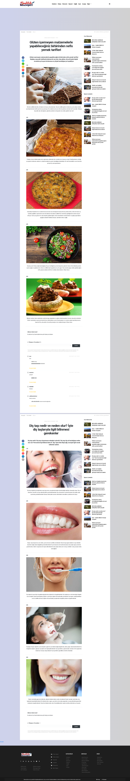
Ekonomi (64, 4)
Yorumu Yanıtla (32, 368)
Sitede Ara (99, 757)
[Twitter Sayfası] (24, 761)
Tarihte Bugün (85, 765)
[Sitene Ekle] (40, 761)
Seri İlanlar (84, 769)
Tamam (104, 779)
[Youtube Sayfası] (29, 761)
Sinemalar (84, 767)
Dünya (59, 4)
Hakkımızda (23, 766)
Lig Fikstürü (84, 764)
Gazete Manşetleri (86, 772)
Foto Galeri (29, 32)
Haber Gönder (36, 769)
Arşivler (55, 762)
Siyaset (70, 4)
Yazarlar (55, 759)
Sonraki (2, 741)
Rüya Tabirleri (100, 762)
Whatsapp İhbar (36, 768)
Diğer (88, 4)
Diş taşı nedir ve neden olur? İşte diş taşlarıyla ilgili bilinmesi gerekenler (99, 74)
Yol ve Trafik (84, 759)
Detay (98, 779)
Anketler (99, 759)
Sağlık (75, 4)
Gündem (54, 4)
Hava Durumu (85, 757)
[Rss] (34, 761)
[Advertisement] (65, 19)
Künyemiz (55, 765)
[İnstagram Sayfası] (27, 761)
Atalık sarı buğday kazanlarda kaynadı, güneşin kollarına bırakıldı (99, 87)
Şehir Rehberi (85, 770)
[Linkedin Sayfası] (32, 761)
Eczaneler (84, 762)
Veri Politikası (24, 769)
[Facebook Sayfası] (21, 761)
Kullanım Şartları (37, 766)
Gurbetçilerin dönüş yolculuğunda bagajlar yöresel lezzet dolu (98, 67)
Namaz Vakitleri (85, 760)
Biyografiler (99, 760)
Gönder (76, 345)
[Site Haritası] (37, 761)
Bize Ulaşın (55, 768)
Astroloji (99, 764)
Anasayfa (23, 32)
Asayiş (84, 4)
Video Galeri (56, 757)
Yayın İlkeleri (23, 768)
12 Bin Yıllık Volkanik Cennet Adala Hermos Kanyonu (98, 52)
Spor (79, 4)
